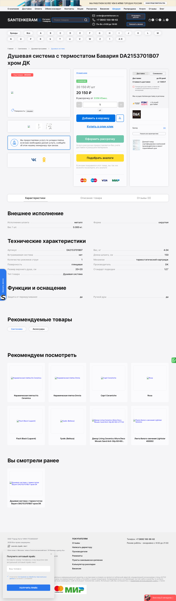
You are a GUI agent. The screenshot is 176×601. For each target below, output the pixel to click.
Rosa (150, 395)
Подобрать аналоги (100, 158)
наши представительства (155, 3)
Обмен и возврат (53, 9)
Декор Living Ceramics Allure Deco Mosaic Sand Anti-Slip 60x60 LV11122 (108, 439)
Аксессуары (39, 329)
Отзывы (152, 9)
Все (28, 33)
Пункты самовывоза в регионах (87, 560)
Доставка (26, 9)
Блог (162, 9)
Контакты (69, 9)
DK (164, 128)
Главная (10, 49)
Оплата (38, 9)
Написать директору (82, 547)
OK (44, 160)
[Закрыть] (51, 554)
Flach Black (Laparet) (26, 438)
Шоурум (116, 9)
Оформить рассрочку (100, 139)
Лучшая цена (81, 73)
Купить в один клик (100, 126)
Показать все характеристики (149, 133)
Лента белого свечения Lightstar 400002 (149, 439)
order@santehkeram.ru (107, 15)
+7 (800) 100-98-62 (107, 19)
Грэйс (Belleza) (67, 438)
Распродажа (130, 9)
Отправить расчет (136, 16)
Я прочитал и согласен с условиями (28, 577)
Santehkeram (23, 20)
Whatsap (173, 360)
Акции (80, 9)
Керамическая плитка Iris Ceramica (26, 396)
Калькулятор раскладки (83, 564)
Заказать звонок (136, 24)
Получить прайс (28, 588)
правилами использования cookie (144, 581)
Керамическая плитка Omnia (67, 395)
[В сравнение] (120, 118)
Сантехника (22, 49)
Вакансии (104, 9)
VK (33, 160)
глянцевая (30, 111)
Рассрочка (91, 9)
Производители (79, 551)
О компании (13, 9)
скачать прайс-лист (19, 546)
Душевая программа (38, 49)
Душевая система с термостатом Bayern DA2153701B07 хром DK (26, 502)
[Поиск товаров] (85, 20)
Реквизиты (77, 556)
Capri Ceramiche (108, 395)
